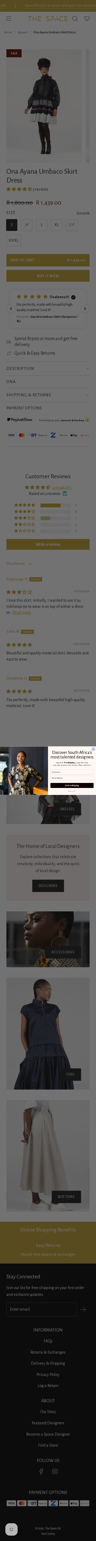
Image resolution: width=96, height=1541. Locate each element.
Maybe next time (72, 791)
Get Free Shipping (72, 785)
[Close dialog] (93, 749)
